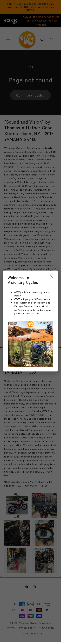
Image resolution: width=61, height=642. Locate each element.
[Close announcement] (51, 277)
